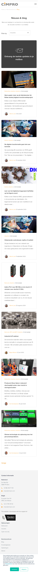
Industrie (3, 529)
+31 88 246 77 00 (8, 488)
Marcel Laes (13, 114)
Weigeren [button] (24, 569)
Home (3, 9)
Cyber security (5, 531)
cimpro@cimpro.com (9, 491)
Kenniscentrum (11, 9)
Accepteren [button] (14, 569)
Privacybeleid (8, 564)
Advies (3, 551)
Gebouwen (4, 526)
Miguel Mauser (13, 352)
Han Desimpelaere (14, 404)
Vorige (3, 463)
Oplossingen (5, 523)
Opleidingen (4, 548)
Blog (2, 542)
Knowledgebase (5, 545)
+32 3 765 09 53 (8, 504)
